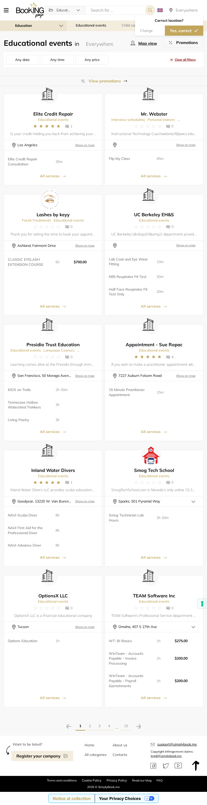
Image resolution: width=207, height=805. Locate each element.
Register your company (38, 755)
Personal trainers (161, 119)
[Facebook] (153, 766)
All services (50, 176)
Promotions (187, 42)
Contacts (120, 754)
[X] (166, 766)
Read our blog (141, 780)
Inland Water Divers (53, 470)
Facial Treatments (36, 220)
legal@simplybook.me (166, 756)
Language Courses (58, 350)
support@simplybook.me (177, 744)
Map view (147, 43)
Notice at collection (72, 798)
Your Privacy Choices (120, 798)
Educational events (53, 119)
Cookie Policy (91, 780)
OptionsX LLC (53, 596)
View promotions (105, 80)
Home (89, 745)
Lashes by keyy (53, 214)
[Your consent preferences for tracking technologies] (202, 603)
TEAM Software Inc (154, 596)
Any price (92, 59)
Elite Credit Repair (53, 114)
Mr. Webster (154, 114)
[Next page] (138, 727)
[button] (8, 10)
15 (126, 726)
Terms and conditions (62, 780)
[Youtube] (178, 766)
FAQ (160, 780)
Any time (57, 59)
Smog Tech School (154, 470)
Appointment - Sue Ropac (154, 344)
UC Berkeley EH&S (154, 214)
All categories (96, 754)
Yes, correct (181, 30)
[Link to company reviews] (47, 126)
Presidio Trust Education (53, 344)
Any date (22, 59)
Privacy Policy (117, 780)
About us (120, 745)
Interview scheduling (128, 119)
